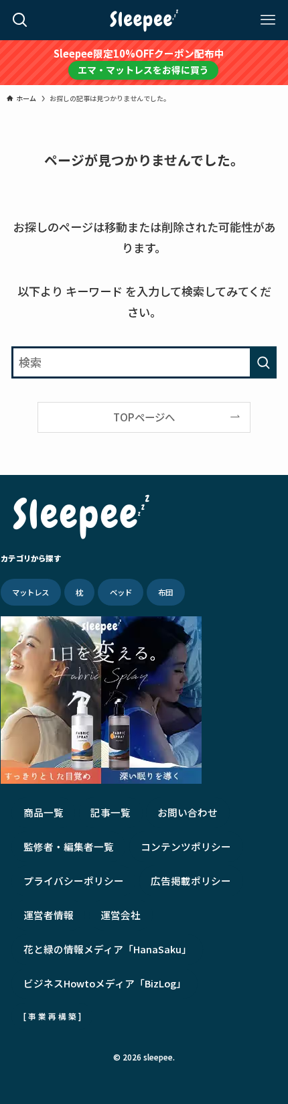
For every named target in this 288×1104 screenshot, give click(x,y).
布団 (165, 592)
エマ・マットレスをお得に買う (143, 69)
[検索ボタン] (20, 20)
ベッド (121, 592)
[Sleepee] (144, 20)
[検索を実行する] (263, 362)
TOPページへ (144, 416)
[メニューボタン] (268, 20)
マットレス (30, 592)
